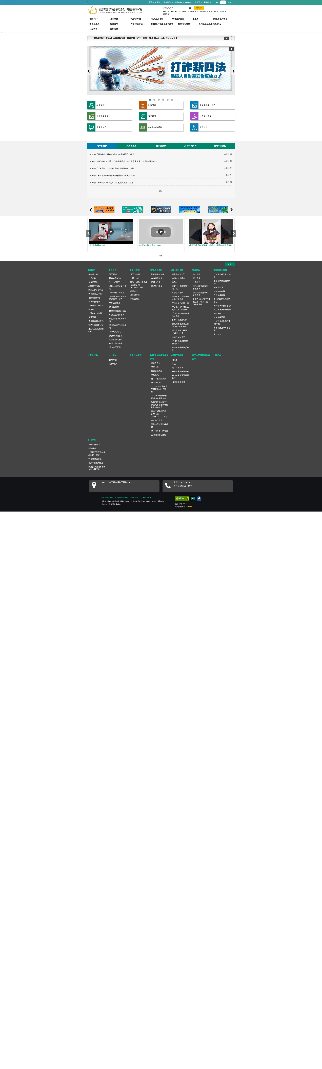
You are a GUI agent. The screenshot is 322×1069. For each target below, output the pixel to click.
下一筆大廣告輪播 (233, 71)
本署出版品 (94, 24)
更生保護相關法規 (158, 379)
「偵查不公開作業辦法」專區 (180, 315)
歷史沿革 (155, 367)
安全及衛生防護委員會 (180, 349)
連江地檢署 (192, 11)
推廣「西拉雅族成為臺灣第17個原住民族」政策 (113, 154)
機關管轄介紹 (94, 298)
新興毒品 (166, 14)
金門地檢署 (201, 11)
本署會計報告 (177, 293)
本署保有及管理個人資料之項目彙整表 (180, 308)
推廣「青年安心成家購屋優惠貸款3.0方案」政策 (113, 176)
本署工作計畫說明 (96, 290)
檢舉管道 (196, 282)
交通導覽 (92, 317)
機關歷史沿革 (94, 286)
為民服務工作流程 (116, 293)
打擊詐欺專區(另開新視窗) (154, 100)
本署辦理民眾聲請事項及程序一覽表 (117, 298)
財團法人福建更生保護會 (162, 24)
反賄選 (209, 11)
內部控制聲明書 (178, 278)
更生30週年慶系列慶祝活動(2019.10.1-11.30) (159, 414)
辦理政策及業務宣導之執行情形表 (180, 298)
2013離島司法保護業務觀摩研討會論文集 (159, 389)
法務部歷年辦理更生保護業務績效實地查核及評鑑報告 (159, 404)
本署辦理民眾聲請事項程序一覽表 (96, 453)
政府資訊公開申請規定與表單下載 (96, 468)
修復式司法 (218, 287)
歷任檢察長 (93, 282)
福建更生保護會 (181, 11)
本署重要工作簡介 (207, 105)
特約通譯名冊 (115, 303)
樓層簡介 (92, 309)
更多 (161, 191)
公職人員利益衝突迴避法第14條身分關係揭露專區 (201, 301)
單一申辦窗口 (115, 282)
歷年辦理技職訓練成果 (159, 425)
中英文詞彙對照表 (116, 315)
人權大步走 (135, 278)
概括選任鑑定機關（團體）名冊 (179, 332)
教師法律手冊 (219, 317)
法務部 (206, 2)
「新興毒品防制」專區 (222, 276)
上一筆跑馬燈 (231, 37)
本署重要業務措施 (96, 306)
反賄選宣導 (135, 295)
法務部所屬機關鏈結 (117, 311)
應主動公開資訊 (178, 274)
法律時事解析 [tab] (190, 146)
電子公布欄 (136, 19)
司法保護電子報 (116, 340)
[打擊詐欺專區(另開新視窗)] (161, 70)
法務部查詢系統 (155, 127)
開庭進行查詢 (205, 116)
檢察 (172, 11)
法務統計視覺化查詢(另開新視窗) (168, 100)
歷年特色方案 (156, 420)
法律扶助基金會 (178, 382)
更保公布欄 (155, 383)
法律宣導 (166, 11)
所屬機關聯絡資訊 (96, 321)
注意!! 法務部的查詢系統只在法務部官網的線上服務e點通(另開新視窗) (159, 100)
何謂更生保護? (157, 371)
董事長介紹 (155, 363)
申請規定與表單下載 (180, 303)
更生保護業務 (177, 368)
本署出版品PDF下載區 (222, 329)
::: (87, 2)
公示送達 (93, 29)
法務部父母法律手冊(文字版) (222, 322)
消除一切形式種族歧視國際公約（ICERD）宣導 (138, 284)
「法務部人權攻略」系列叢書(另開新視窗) (163, 100)
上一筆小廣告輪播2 (90, 209)
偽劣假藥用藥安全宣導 (117, 320)
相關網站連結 (115, 332)
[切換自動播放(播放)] (226, 38)
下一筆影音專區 (233, 233)
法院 (174, 364)
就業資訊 (134, 291)
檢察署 (175, 360)
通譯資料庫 (114, 307)
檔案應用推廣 (156, 286)
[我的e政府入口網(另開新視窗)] (132, 209)
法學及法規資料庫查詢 (222, 282)
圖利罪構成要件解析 (222, 306)
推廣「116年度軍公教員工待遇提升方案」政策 (112, 183)
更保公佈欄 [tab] (161, 146)
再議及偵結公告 (178, 337)
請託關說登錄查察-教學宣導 (201, 294)
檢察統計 (113, 364)
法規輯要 (196, 274)
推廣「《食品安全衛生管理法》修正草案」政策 (113, 169)
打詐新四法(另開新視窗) (150, 100)
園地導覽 (113, 360)
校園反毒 (222, 11)
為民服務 (114, 19)
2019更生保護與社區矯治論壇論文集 (159, 397)
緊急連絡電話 (154, 2)
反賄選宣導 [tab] (132, 146)
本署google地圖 (95, 313)
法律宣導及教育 (220, 19)
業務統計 (175, 282)
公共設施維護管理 (179, 320)
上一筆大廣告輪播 (88, 71)
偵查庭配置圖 (115, 347)
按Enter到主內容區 (9, 2)
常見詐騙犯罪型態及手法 (222, 300)
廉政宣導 (196, 278)
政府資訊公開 (178, 19)
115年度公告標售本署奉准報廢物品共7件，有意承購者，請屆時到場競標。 (125, 162)
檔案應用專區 (157, 19)
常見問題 (203, 127)
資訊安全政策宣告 (121, 498)
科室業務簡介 (94, 302)
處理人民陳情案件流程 (117, 287)
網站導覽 (167, 2)
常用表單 (114, 29)
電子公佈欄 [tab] (102, 146)
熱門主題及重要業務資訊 (210, 24)
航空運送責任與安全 (222, 310)
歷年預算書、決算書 (159, 431)
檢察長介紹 (93, 274)
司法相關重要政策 (96, 325)
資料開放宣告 (146, 498)
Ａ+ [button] (229, 2)
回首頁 (197, 2)
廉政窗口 (197, 19)
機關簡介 (93, 19)
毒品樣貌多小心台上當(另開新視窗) (172, 100)
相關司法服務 (184, 24)
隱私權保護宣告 (107, 498)
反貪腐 (215, 11)
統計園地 (114, 24)
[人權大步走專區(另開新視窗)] (104, 209)
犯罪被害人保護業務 (180, 371)
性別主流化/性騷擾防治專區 (180, 342)
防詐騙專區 (135, 299)
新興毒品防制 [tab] (220, 146)
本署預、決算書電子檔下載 (180, 287)
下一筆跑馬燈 (231, 39)
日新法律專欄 (219, 295)
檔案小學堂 (155, 282)
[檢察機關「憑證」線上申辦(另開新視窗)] (218, 209)
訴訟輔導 (152, 116)
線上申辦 (100, 105)
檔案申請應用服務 (96, 463)
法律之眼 (217, 313)
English (188, 2)
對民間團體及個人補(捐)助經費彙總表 (180, 325)
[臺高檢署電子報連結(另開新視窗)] (161, 209)
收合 (229, 264)
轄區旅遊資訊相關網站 (117, 326)
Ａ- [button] (216, 2)
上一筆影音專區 (88, 233)
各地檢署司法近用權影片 (180, 377)
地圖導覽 (152, 105)
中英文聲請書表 (116, 343)
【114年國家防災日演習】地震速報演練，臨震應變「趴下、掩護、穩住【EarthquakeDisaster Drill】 (134, 38)
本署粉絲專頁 (137, 24)
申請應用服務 (156, 278)
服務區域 (155, 375)
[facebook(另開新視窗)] (199, 499)
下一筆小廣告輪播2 (231, 209)
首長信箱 (178, 2)
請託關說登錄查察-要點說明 (201, 287)
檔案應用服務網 (157, 274)
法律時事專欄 (219, 291)
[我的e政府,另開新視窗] (192, 499)
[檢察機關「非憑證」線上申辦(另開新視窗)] (189, 209)
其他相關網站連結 (158, 435)
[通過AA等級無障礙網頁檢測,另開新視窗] (182, 499)
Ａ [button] (223, 2)
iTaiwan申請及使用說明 (96, 330)
